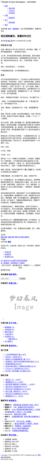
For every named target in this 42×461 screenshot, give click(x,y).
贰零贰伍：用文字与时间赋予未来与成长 (22, 361)
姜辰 (9, 41)
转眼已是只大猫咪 (20, 414)
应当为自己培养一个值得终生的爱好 (20, 366)
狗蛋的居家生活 (13, 364)
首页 (6, 6)
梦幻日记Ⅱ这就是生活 (16, 387)
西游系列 (12, 18)
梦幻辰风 (12, 2)
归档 (6, 15)
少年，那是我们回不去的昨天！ (24, 407)
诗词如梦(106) (9, 329)
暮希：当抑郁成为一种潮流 (13, 263)
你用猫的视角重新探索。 (20, 431)
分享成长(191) (9, 337)
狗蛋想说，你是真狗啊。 (23, 426)
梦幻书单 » (13, 435)
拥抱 (16, 237)
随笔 (5, 237)
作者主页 (8, 252)
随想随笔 (16, 29)
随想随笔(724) (9, 327)
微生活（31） (13, 379)
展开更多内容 (5, 270)
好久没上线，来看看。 (24, 421)
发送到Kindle (9, 257)
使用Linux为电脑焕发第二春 (17, 359)
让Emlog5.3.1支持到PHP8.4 (17, 368)
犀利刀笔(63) (9, 332)
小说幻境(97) (9, 334)
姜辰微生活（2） (14, 382)
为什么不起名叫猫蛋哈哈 (20, 428)
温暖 (9, 237)
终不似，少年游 (13, 357)
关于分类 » (13, 323)
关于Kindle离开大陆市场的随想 (14, 260)
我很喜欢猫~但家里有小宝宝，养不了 (26, 405)
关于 (6, 20)
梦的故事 (12, 22)
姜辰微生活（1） (14, 396)
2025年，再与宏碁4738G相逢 (18, 371)
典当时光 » (13, 346)
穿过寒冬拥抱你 (23, 237)
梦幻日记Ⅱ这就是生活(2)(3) (18, 389)
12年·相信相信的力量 (15, 354)
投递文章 (8, 254)
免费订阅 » (13, 283)
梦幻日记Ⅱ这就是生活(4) (17, 394)
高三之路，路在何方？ (16, 391)
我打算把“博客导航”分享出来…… (20, 384)
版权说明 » (13, 274)
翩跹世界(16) (13, 339)
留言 (6, 25)
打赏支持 (12, 13)
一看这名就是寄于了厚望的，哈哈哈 (25, 424)
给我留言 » (13, 401)
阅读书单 (12, 8)
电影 (12, 237)
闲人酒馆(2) (9, 341)
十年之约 (12, 11)
